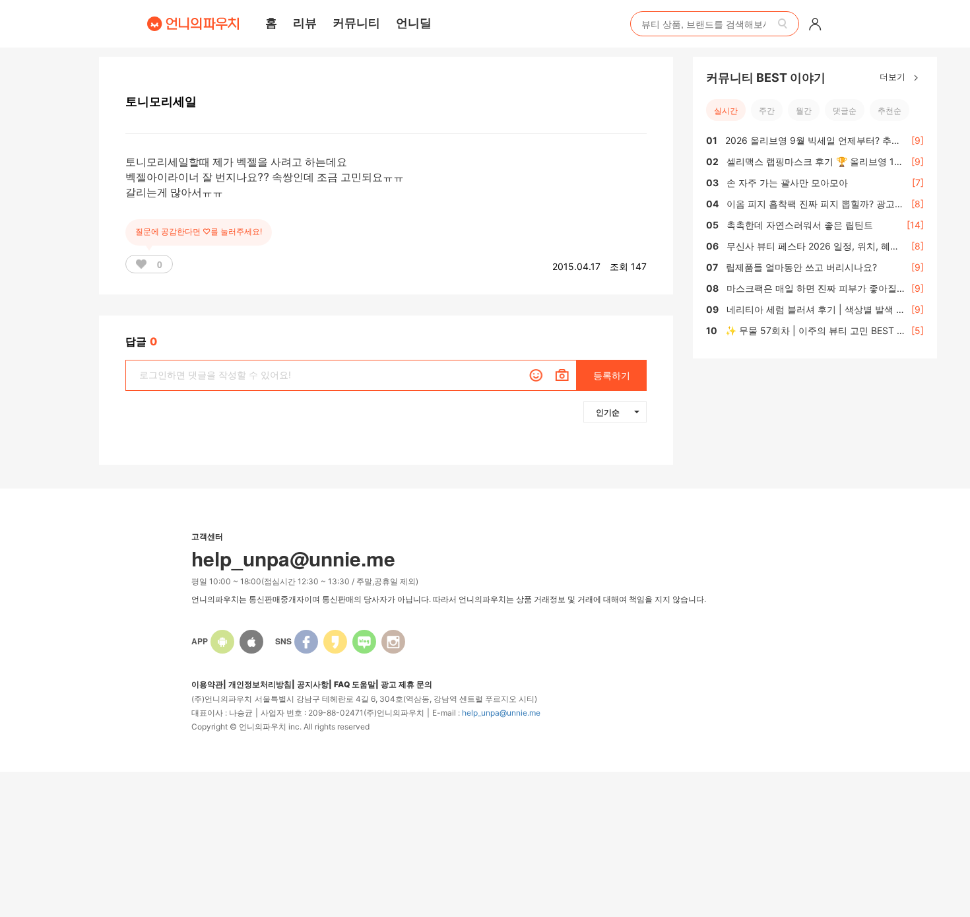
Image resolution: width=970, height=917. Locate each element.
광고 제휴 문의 (406, 684)
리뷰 (305, 22)
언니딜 (414, 22)
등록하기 (611, 375)
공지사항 (313, 684)
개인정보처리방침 (260, 684)
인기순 (608, 412)
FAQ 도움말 (354, 684)
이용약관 (207, 684)
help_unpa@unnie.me (501, 713)
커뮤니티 (356, 22)
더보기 (894, 76)
